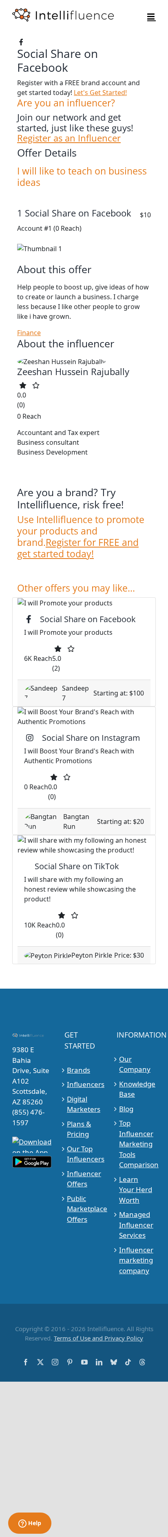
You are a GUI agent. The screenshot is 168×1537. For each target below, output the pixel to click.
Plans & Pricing (79, 1129)
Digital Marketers (83, 1104)
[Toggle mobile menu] (151, 16)
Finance (29, 332)
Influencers (84, 1084)
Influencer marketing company (136, 1260)
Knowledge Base (136, 1089)
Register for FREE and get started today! (78, 548)
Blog (126, 1108)
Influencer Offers (84, 1179)
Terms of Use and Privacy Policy (98, 1338)
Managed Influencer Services (136, 1225)
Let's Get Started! (100, 92)
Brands (78, 1070)
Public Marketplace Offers (84, 1209)
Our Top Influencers (84, 1154)
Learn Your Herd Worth (135, 1190)
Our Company (134, 1064)
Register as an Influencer (69, 138)
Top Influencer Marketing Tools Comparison (136, 1143)
